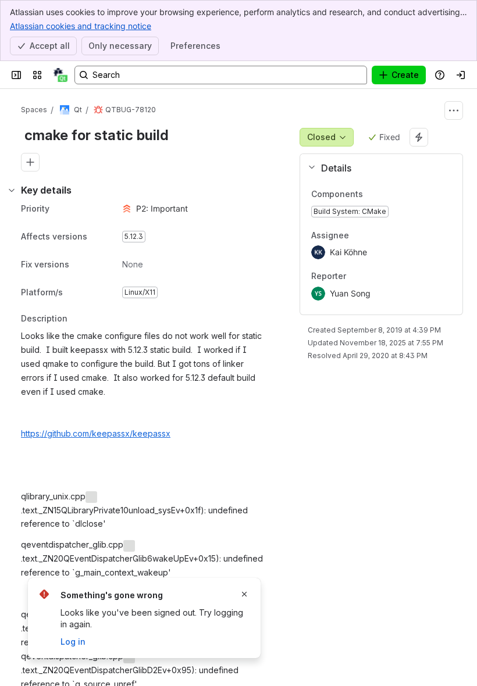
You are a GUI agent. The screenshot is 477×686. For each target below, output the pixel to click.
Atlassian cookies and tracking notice (80, 26)
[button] (376, 168)
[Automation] (419, 137)
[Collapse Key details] (12, 190)
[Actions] (453, 110)
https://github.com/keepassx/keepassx (95, 433)
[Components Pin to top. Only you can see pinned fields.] (372, 194)
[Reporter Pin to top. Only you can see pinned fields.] (371, 276)
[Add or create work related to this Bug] (30, 162)
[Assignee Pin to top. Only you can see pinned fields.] (374, 235)
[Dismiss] (244, 594)
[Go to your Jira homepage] (60, 75)
